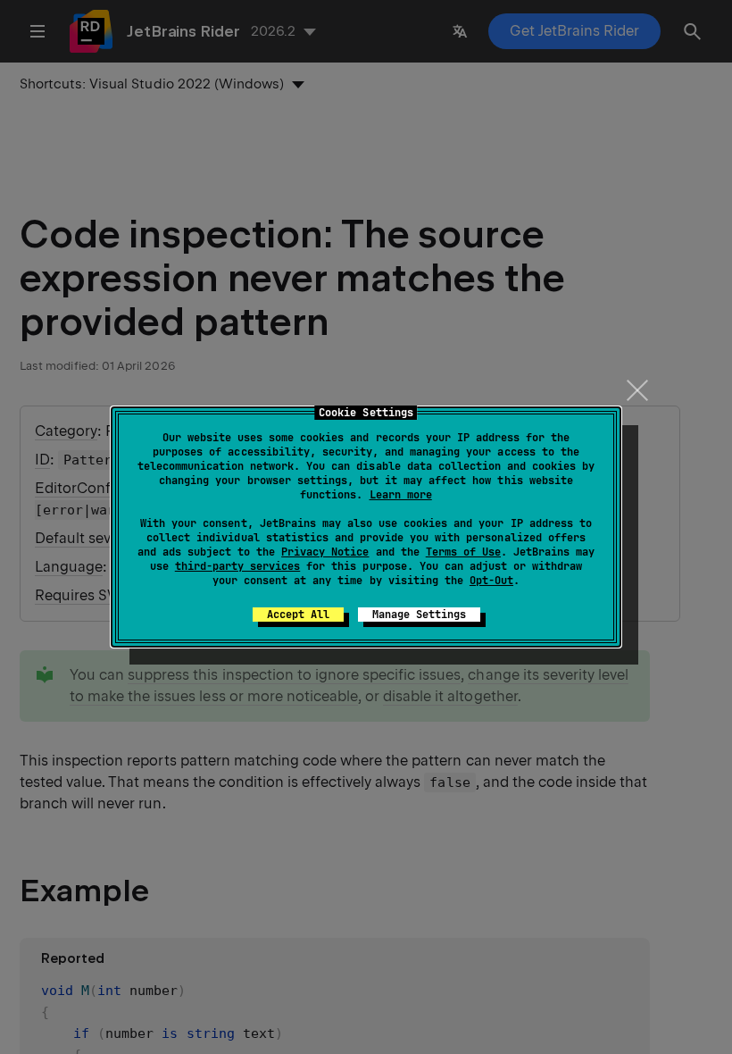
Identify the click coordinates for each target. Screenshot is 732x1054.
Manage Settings (419, 614)
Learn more (401, 495)
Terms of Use (463, 552)
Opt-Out (491, 580)
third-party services (237, 566)
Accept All (298, 614)
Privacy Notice (325, 552)
